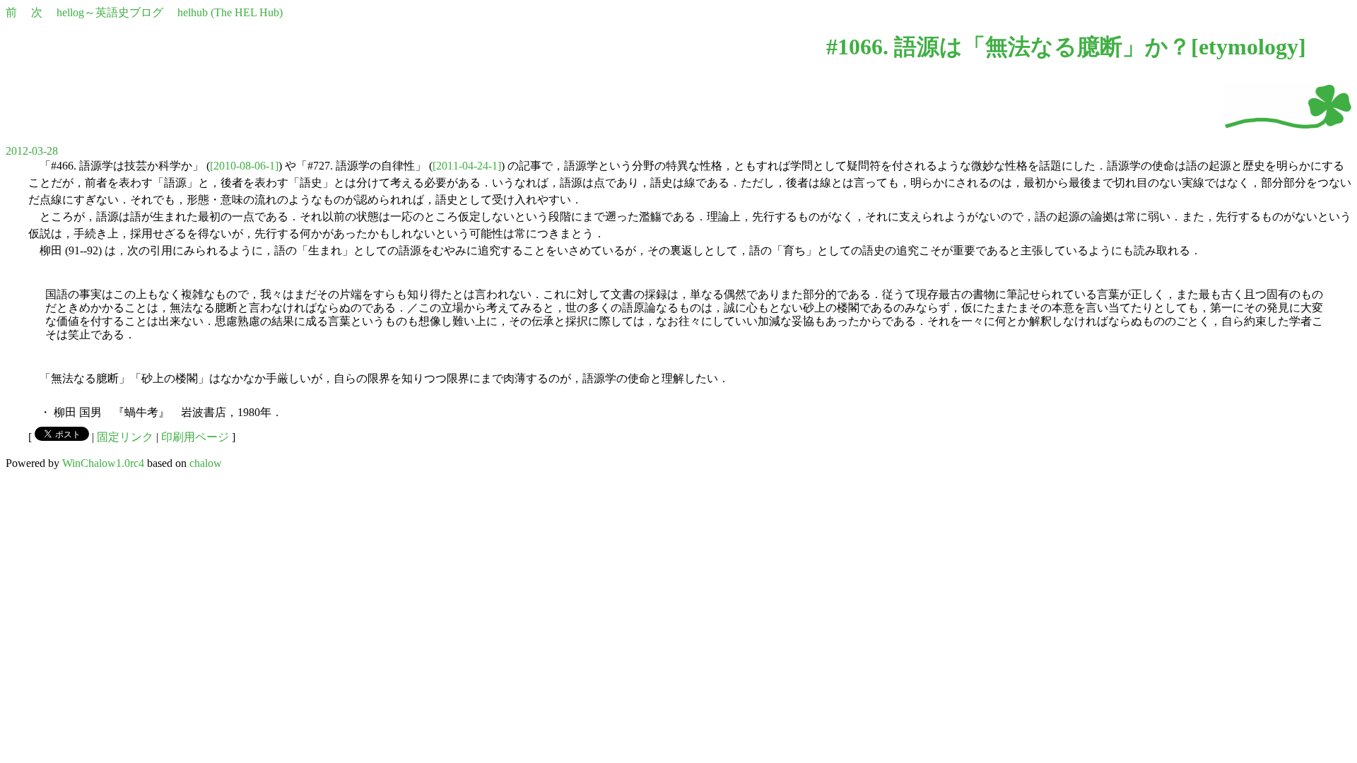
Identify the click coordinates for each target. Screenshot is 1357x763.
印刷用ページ (195, 437)
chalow (205, 463)
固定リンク (125, 437)
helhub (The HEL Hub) (230, 12)
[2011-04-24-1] (467, 166)
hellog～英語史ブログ (110, 12)
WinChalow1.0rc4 (103, 463)
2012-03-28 (32, 151)
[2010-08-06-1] (244, 166)
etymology (1248, 46)
